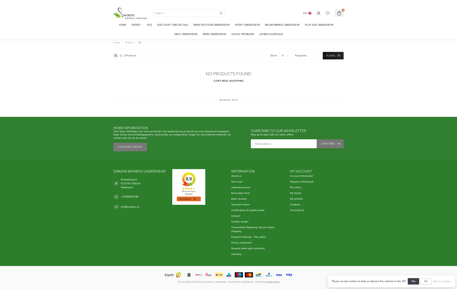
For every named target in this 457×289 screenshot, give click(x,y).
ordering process (240, 187)
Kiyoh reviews (239, 199)
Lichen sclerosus (271, 34)
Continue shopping (228, 81)
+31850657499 (129, 196)
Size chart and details (172, 25)
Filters (331, 55)
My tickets (296, 193)
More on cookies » (442, 281)
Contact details (239, 221)
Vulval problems (242, 34)
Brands (129, 42)
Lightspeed (247, 281)
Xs (139, 42)
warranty (236, 254)
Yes (413, 281)
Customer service (334, 3)
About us (236, 176)
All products (297, 210)
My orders (295, 187)
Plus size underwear (319, 25)
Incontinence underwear (282, 25)
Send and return (240, 204)
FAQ (149, 25)
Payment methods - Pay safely (248, 237)
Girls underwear (186, 34)
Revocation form (240, 193)
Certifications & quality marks (248, 210)
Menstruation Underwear (212, 25)
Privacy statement (241, 242)
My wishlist (296, 199)
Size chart (237, 181)
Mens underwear (214, 34)
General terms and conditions (248, 248)
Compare (295, 204)
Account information (301, 176)
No (426, 281)
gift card (316, 3)
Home (122, 25)
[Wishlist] (327, 13)
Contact (235, 216)
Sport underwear (247, 25)
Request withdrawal (301, 181)
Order (135, 25)
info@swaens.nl (130, 207)
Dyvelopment (272, 281)
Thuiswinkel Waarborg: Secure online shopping (252, 229)
